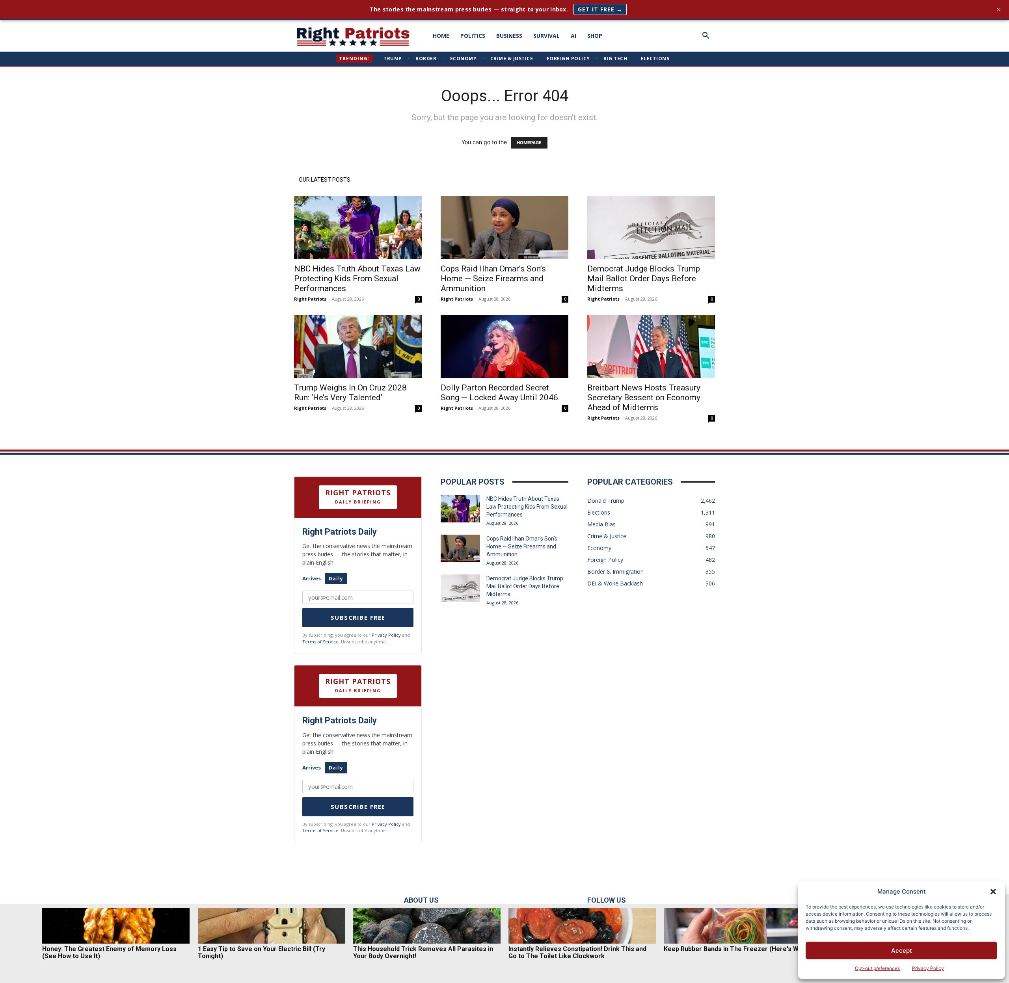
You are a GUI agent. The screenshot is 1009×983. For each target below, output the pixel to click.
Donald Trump (605, 500)
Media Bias (601, 524)
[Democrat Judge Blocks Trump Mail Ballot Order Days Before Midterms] (651, 227)
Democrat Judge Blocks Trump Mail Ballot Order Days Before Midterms (643, 278)
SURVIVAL (546, 35)
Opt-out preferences (877, 968)
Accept (901, 950)
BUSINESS (509, 35)
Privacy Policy (928, 968)
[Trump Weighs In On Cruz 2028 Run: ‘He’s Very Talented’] (358, 346)
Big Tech (615, 58)
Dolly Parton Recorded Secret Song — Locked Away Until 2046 (499, 392)
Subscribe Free (358, 617)
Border (425, 58)
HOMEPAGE (529, 142)
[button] (993, 892)
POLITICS (472, 35)
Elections (655, 58)
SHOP (594, 35)
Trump (392, 58)
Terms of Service (320, 642)
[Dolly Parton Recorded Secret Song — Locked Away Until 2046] (504, 346)
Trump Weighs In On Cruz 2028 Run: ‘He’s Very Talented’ (350, 392)
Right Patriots (310, 299)
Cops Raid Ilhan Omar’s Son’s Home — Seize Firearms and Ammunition (493, 278)
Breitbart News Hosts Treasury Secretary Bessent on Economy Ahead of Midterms (643, 397)
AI (573, 35)
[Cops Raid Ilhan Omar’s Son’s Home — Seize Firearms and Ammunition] (504, 227)
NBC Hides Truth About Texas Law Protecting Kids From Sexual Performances (357, 278)
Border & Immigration (615, 571)
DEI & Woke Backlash (615, 583)
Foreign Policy (568, 58)
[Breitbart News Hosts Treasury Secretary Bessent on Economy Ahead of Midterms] (651, 346)
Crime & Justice (511, 58)
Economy (463, 58)
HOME (441, 35)
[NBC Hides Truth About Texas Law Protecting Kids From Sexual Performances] (358, 227)
